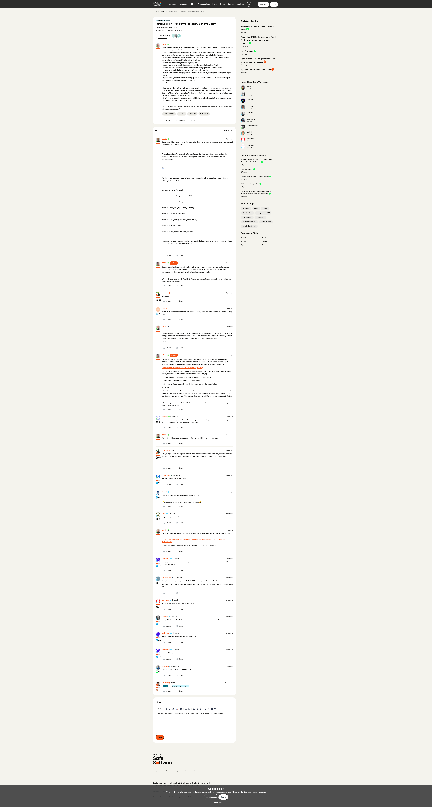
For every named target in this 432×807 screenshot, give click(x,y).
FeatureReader (169, 114)
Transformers (245, 46)
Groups (222, 4)
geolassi (165, 416)
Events (214, 4)
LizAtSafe (165, 683)
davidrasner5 (166, 577)
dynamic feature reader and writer (256, 70)
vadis (249, 86)
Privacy (217, 771)
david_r (164, 139)
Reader (265, 208)
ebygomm (165, 600)
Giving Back (177, 771)
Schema (181, 114)
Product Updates (204, 4)
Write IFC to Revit (247, 169)
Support (230, 4)
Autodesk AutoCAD (249, 226)
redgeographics (252, 125)
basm (164, 513)
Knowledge (240, 4)
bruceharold (166, 475)
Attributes (192, 114)
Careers (188, 771)
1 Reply (243, 165)
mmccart (165, 616)
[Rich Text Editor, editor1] (194, 722)
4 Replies (244, 196)
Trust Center (207, 771)
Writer (256, 208)
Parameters (260, 217)
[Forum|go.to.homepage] (157, 4)
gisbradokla (251, 119)
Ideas (193, 4)
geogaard (165, 666)
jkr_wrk (164, 492)
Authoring (244, 32)
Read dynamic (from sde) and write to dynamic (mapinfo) (182, 368)
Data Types (204, 114)
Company (156, 771)
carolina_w (250, 93)
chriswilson (166, 558)
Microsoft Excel (266, 222)
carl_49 (249, 132)
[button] (263, 4)
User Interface (247, 213)
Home (155, 11)
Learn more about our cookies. (255, 792)
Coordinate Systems (249, 222)
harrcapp (250, 106)
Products (166, 771)
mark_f (164, 308)
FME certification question (250, 184)
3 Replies (244, 172)
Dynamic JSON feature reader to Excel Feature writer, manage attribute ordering (258, 40)
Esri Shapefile (247, 217)
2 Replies (244, 179)
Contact (197, 771)
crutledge (250, 99)
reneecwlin (250, 145)
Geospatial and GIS (263, 213)
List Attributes (247, 51)
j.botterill (250, 112)
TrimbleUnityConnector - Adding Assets (255, 176)
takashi (164, 44)
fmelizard (165, 293)
